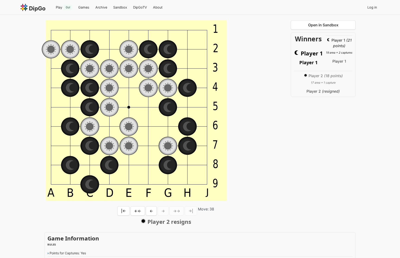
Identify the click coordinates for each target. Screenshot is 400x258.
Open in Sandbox (323, 25)
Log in (372, 7)
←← (137, 211)
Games (83, 7)
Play (63, 7)
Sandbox (120, 7)
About (157, 7)
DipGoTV (140, 7)
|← (123, 211)
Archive (101, 7)
